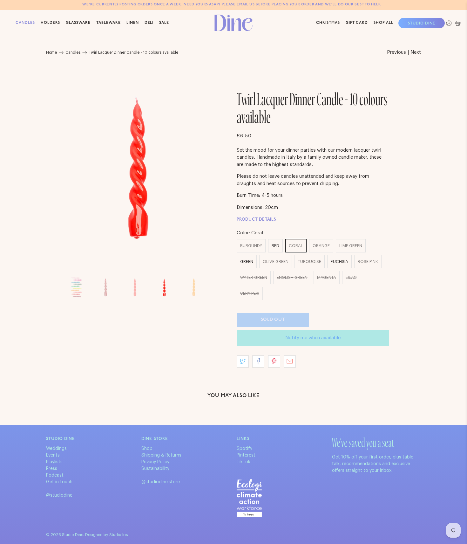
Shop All (383, 23)
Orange (321, 246)
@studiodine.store (160, 482)
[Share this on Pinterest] (274, 361)
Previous (396, 52)
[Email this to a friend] (290, 361)
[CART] (458, 23)
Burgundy (251, 246)
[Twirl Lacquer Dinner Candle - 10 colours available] (138, 167)
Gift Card (357, 23)
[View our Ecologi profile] (249, 498)
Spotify (244, 448)
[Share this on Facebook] (258, 361)
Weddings (56, 448)
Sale (164, 23)
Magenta (326, 277)
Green (246, 261)
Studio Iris (118, 535)
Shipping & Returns (161, 455)
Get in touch (59, 482)
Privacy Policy (155, 462)
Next (415, 52)
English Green (292, 277)
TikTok (243, 462)
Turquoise (309, 261)
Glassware (78, 23)
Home (51, 52)
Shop (146, 448)
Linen (132, 23)
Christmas (328, 23)
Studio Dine (421, 23)
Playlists (54, 462)
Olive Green (275, 261)
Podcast (55, 475)
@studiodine (59, 495)
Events (53, 455)
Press (51, 468)
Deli (149, 23)
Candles (25, 23)
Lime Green (350, 246)
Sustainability (155, 468)
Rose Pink (368, 261)
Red (275, 246)
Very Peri (249, 293)
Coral (296, 246)
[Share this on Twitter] (243, 361)
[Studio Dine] (233, 23)
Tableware (108, 23)
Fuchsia (339, 261)
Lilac (351, 277)
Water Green (253, 277)
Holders (50, 23)
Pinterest (246, 455)
